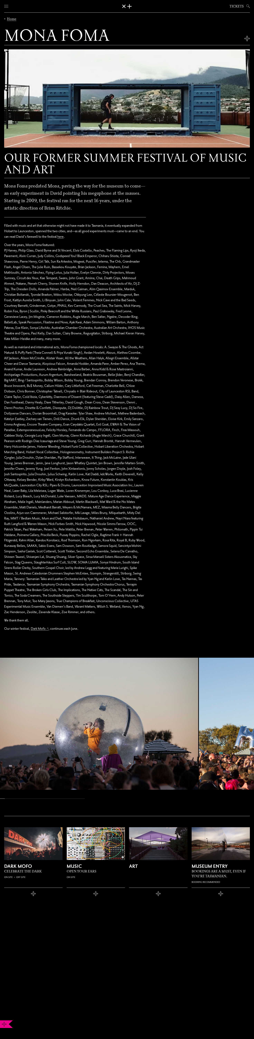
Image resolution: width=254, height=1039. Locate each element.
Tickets (236, 6)
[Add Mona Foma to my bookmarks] (247, 38)
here (60, 236)
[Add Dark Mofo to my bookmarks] (33, 893)
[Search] (247, 6)
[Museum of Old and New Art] (127, 6)
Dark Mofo (38, 628)
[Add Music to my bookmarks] (96, 893)
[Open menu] (6, 6)
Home (11, 19)
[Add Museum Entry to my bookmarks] (221, 893)
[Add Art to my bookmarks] (158, 893)
